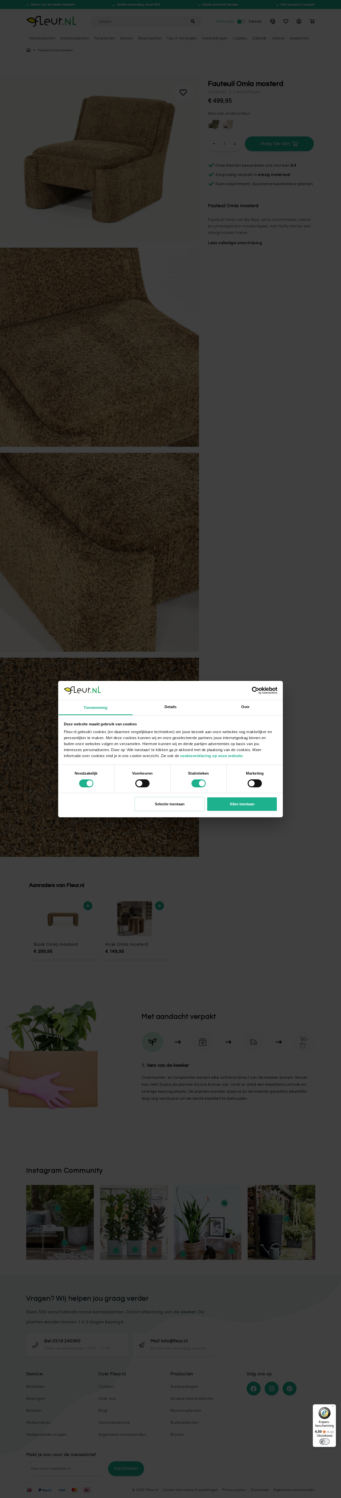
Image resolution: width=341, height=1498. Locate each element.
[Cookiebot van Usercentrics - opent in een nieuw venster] (255, 690)
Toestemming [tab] (95, 707)
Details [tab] (171, 707)
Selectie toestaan (169, 804)
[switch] (142, 783)
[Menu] (333, 1407)
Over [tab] (245, 707)
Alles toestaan (242, 804)
